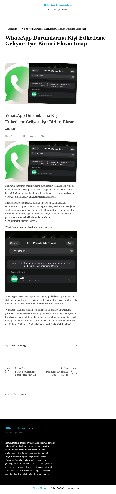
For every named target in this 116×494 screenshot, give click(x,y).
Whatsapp (22, 345)
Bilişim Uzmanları (58, 5)
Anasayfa (12, 29)
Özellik (14, 345)
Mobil (43, 136)
